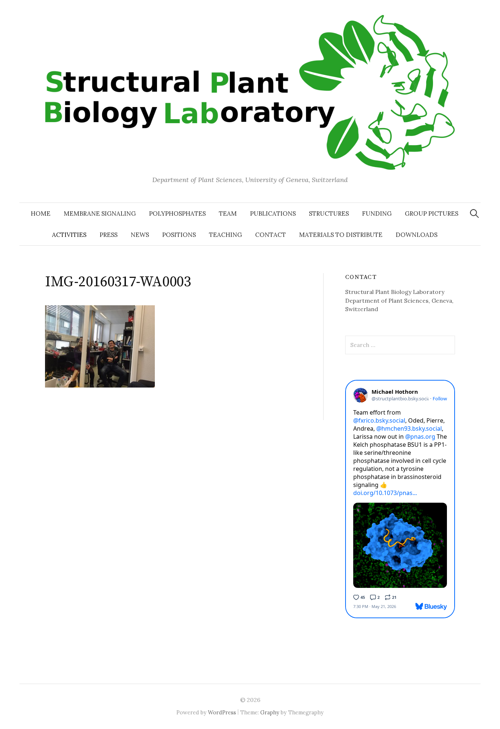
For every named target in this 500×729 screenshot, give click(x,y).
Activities (69, 235)
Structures (329, 213)
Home (41, 213)
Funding (377, 213)
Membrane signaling (100, 213)
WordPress (222, 712)
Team (228, 213)
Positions (179, 235)
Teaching (225, 235)
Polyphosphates (177, 213)
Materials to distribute (341, 235)
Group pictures (431, 213)
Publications (273, 213)
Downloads (416, 235)
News (140, 235)
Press (108, 235)
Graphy (269, 712)
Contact (270, 235)
